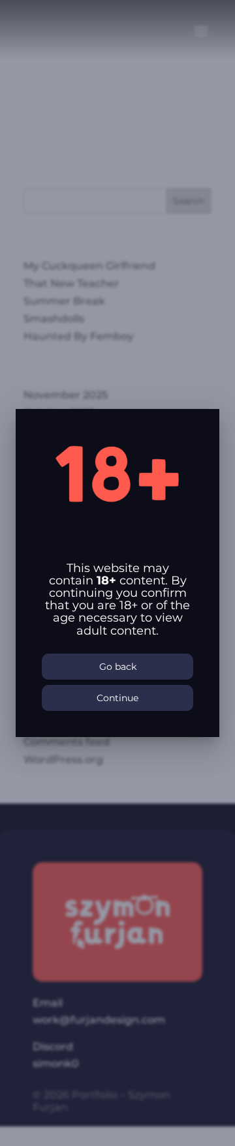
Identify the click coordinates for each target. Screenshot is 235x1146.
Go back (117, 666)
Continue (117, 698)
